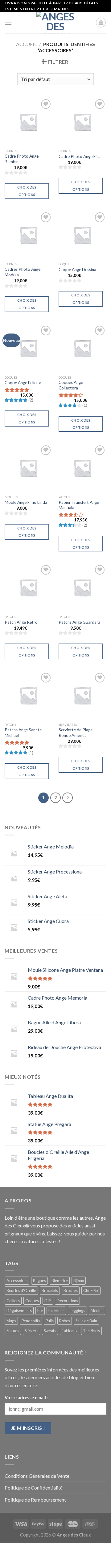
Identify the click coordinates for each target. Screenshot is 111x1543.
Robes (64, 1320)
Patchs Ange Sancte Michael (23, 732)
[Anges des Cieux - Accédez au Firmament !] (55, 22)
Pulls (50, 1320)
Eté (40, 1310)
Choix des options (26, 191)
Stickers (31, 1330)
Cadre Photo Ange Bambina (22, 159)
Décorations (67, 1300)
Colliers (13, 1300)
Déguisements (19, 1310)
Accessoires (16, 1280)
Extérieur (56, 1310)
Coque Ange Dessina (77, 269)
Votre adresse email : (26, 1397)
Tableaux (69, 1330)
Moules (97, 1310)
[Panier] (101, 23)
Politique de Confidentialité (34, 1487)
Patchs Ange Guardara (79, 622)
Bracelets (50, 1290)
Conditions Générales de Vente (37, 1476)
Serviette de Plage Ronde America (75, 732)
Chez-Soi (91, 1290)
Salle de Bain (86, 1320)
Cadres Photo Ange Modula (22, 272)
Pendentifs (31, 1320)
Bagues (39, 1280)
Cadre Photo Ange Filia (80, 156)
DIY (47, 1300)
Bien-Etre (59, 1280)
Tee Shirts (91, 1330)
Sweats (50, 1330)
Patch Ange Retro (21, 622)
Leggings (77, 1310)
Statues (12, 1330)
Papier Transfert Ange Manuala (79, 505)
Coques (32, 1300)
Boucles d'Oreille (21, 1290)
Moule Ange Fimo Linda (26, 502)
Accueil (26, 44)
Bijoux (78, 1280)
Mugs (11, 1320)
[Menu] (8, 22)
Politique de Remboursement (35, 1500)
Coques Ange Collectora (71, 385)
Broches (71, 1290)
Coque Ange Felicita (23, 382)
